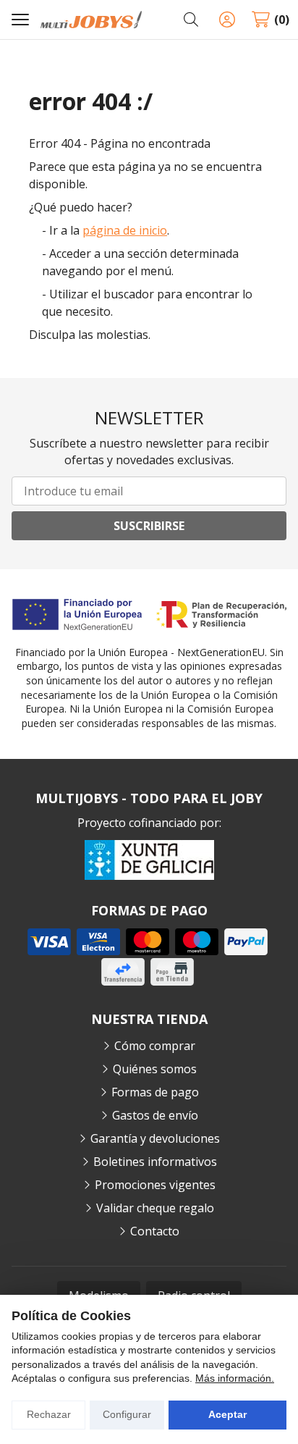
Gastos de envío (155, 1115)
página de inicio (124, 230)
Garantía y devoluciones (155, 1138)
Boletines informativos (155, 1162)
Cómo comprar (154, 1046)
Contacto (154, 1231)
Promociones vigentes (155, 1185)
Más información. (234, 1378)
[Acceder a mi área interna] (227, 19)
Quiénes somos (155, 1069)
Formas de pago (155, 1092)
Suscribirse (149, 526)
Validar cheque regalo (155, 1208)
